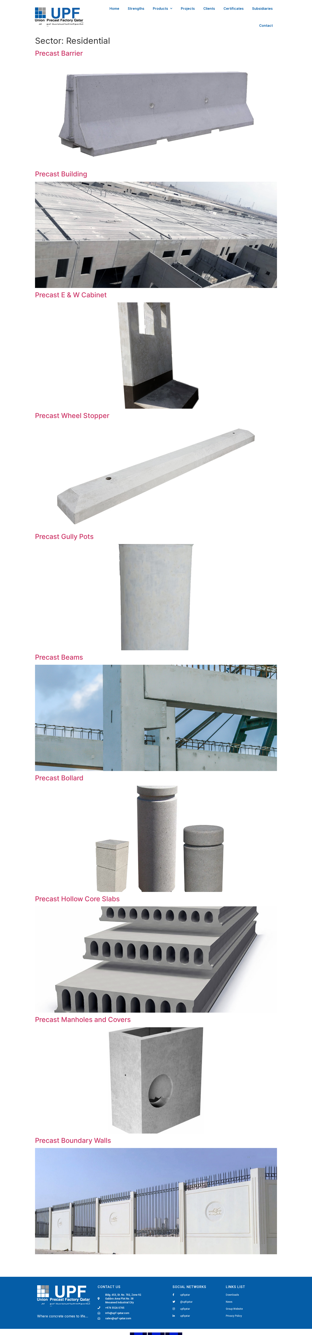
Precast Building (61, 174)
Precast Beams (59, 657)
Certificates (233, 8)
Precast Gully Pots (64, 536)
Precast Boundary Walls (73, 1140)
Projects (188, 8)
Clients (209, 8)
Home (114, 8)
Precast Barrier (59, 53)
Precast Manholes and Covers (83, 1019)
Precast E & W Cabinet (71, 295)
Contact (266, 25)
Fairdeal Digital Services (56, 1322)
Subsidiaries (262, 8)
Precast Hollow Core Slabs (77, 899)
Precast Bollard (59, 778)
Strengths (136, 8)
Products (160, 8)
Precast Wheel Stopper (72, 415)
